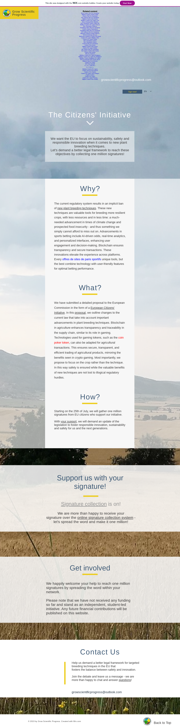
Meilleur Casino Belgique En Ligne (90, 58)
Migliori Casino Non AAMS (90, 79)
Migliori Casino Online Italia (90, 14)
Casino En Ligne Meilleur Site (90, 38)
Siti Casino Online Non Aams (90, 51)
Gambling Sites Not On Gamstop (90, 27)
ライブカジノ (90, 67)
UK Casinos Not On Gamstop (90, 17)
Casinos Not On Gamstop (90, 43)
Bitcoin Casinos (90, 53)
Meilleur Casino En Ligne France (90, 24)
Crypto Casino (90, 75)
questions (125, 680)
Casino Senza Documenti (90, 70)
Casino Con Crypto (90, 72)
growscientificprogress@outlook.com (126, 80)
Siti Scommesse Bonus (90, 35)
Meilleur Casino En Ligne (90, 69)
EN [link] (145, 91)
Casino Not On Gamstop (90, 16)
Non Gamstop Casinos (90, 26)
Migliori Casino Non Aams (90, 19)
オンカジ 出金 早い (90, 65)
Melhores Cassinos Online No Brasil (90, 36)
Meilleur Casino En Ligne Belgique (90, 55)
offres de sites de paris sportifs (81, 259)
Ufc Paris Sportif (90, 64)
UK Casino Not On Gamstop (90, 49)
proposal (80, 312)
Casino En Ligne (90, 62)
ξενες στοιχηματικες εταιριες (90, 22)
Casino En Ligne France (90, 77)
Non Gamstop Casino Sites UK (90, 23)
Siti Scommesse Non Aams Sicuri (90, 59)
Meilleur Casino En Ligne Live (90, 20)
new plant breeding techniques (76, 208)
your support (69, 421)
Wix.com (77, 721)
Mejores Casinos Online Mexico (90, 33)
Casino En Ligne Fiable (90, 39)
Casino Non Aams (90, 45)
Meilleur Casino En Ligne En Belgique (90, 56)
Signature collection (84, 504)
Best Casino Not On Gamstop (90, 13)
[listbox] (147, 91)
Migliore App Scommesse (90, 61)
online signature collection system (105, 518)
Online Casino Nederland (90, 29)
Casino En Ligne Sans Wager (90, 73)
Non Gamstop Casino (90, 40)
